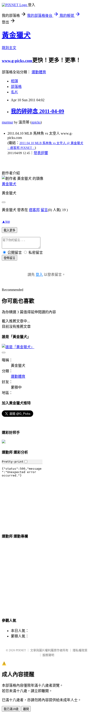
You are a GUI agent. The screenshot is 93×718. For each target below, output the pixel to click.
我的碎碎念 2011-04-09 (37, 111)
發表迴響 (41, 153)
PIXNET (21, 650)
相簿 (14, 81)
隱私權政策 (80, 650)
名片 (14, 92)
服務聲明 (48, 655)
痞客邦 (34, 210)
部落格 (16, 87)
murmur (7, 122)
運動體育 (39, 72)
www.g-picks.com (17, 60)
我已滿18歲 (11, 709)
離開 (26, 709)
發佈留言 (9, 258)
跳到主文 (9, 48)
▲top (6, 221)
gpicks (36, 122)
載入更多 (9, 230)
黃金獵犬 (16, 35)
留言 (44, 210)
